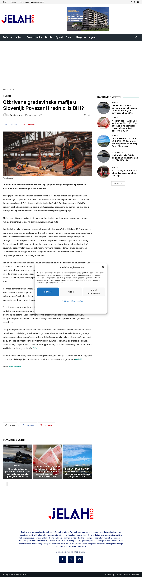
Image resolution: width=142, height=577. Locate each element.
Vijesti (12, 89)
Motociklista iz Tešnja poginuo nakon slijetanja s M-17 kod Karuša (125, 158)
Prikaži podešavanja (94, 291)
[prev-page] (5, 484)
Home (5, 89)
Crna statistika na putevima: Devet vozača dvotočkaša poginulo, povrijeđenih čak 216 (17, 473)
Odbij (71, 291)
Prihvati (48, 291)
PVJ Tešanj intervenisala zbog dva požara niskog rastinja (124, 173)
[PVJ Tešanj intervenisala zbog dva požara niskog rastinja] (103, 171)
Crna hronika (117, 152)
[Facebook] (131, 2)
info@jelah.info (80, 552)
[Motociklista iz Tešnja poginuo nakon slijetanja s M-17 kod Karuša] (103, 156)
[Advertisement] (71, 64)
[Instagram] (134, 2)
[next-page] (9, 484)
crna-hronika (15, 366)
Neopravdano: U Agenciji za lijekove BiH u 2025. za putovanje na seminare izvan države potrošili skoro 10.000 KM (47, 471)
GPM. (35, 348)
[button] (103, 267)
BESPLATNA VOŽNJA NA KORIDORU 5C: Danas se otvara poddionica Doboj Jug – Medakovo (77, 473)
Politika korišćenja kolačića (72, 301)
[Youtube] (138, 2)
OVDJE (78, 359)
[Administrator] (5, 115)
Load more (117, 183)
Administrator (16, 115)
